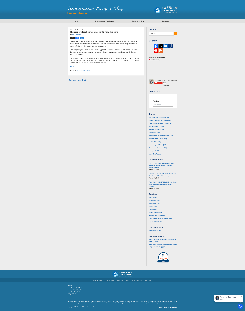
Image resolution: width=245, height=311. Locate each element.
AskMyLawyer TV (156, 126)
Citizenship (152, 209)
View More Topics (155, 154)
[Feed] (160, 50)
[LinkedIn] (165, 46)
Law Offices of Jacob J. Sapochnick (89, 307)
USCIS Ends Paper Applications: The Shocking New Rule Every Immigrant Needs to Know (161, 165)
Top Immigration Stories (83, 70)
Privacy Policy (110, 280)
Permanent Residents (158, 148)
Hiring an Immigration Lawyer (160, 123)
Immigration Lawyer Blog (95, 10)
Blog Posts (148, 280)
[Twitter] (160, 46)
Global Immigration (155, 212)
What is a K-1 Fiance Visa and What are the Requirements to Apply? (163, 246)
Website (101, 280)
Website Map (139, 280)
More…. (73, 66)
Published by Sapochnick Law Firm (166, 9)
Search (175, 33)
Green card (154, 132)
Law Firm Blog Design (168, 307)
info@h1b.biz (71, 294)
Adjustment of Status (158, 138)
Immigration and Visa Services (104, 21)
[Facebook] (156, 46)
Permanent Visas (154, 203)
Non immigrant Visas (158, 145)
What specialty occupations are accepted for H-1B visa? (162, 240)
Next (84, 80)
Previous (72, 80)
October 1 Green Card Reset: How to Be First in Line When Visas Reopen (162, 175)
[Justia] (170, 46)
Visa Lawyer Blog (155, 230)
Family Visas (155, 142)
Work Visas (152, 197)
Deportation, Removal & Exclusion (160, 218)
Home (76, 21)
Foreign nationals (156, 129)
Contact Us (129, 280)
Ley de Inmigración (155, 222)
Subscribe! (166, 85)
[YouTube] (156, 50)
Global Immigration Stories (160, 120)
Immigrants (154, 151)
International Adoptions (157, 215)
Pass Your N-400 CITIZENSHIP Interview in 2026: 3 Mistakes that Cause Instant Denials (163, 184)
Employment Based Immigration (161, 135)
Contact (165, 21)
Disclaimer (120, 280)
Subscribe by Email (138, 21)
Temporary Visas (154, 200)
